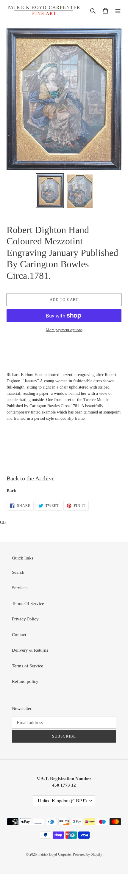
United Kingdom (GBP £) (62, 800)
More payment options (64, 330)
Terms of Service (27, 666)
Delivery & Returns (30, 650)
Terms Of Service (28, 603)
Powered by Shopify (87, 854)
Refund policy (25, 681)
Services (19, 587)
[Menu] (118, 10)
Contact (19, 634)
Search (18, 572)
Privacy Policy (25, 619)
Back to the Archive (30, 478)
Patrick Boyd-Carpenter (55, 854)
